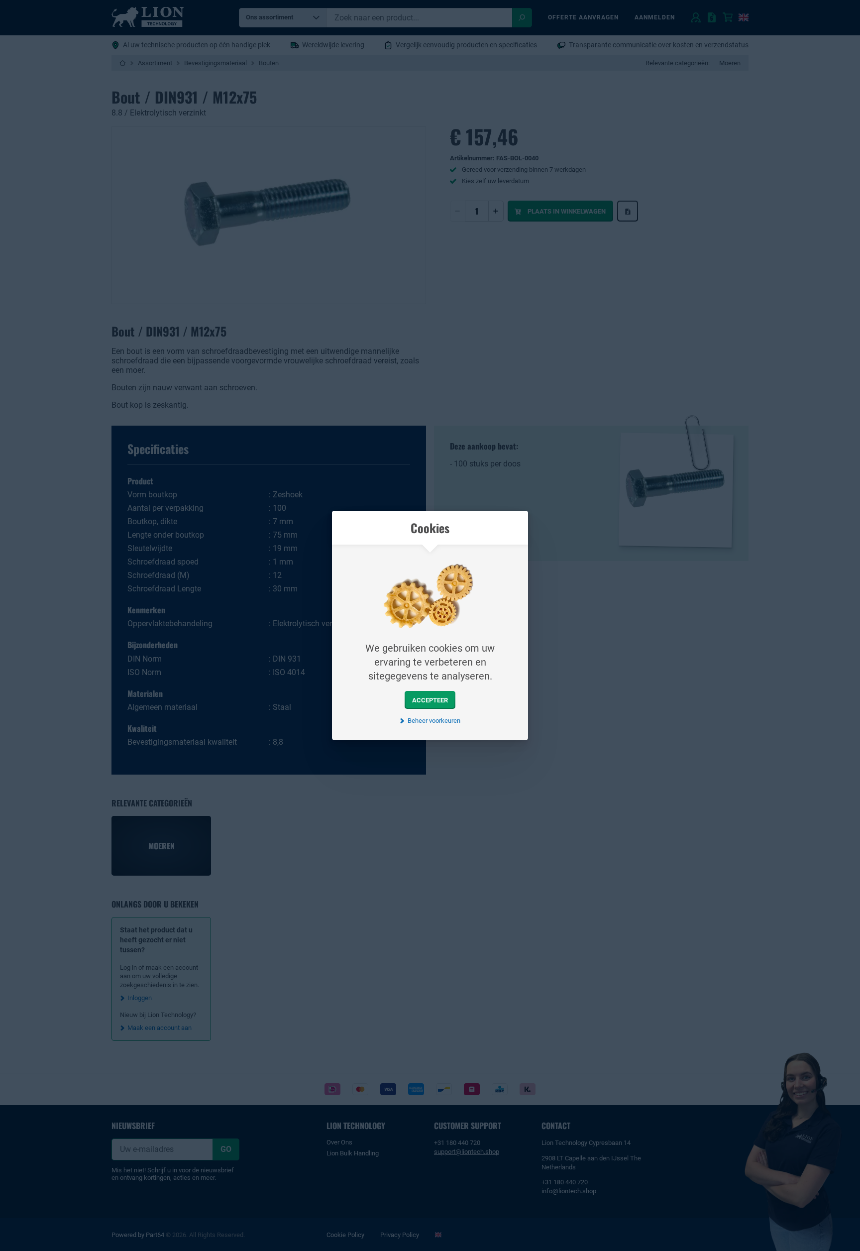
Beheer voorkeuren (434, 720)
